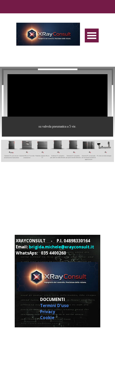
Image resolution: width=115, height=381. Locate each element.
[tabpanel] (57, 247)
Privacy (47, 311)
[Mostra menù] (92, 35)
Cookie (47, 317)
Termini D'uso (54, 305)
